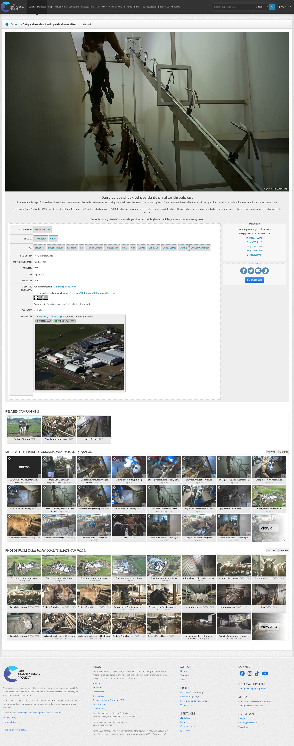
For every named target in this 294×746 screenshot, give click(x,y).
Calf (133, 247)
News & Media (115, 6)
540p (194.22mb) (255, 246)
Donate (183, 671)
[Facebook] (242, 673)
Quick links (185, 730)
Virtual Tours (61, 6)
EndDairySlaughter (200, 247)
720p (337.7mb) (254, 242)
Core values (98, 696)
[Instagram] (249, 673)
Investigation (112, 247)
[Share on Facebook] (243, 270)
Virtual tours (186, 705)
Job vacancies (99, 704)
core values (8, 707)
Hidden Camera (94, 247)
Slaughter (39, 247)
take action (56, 712)
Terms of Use (9, 722)
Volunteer (185, 675)
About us (97, 683)
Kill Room (71, 247)
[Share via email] (258, 270)
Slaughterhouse (42, 229)
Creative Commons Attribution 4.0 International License (87, 292)
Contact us (98, 708)
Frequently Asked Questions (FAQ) (109, 700)
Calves (53, 238)
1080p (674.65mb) (254, 237)
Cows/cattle (40, 238)
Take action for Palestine (15, 729)
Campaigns (74, 6)
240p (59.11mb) (254, 254)
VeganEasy (243, 727)
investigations (39, 712)
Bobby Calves (169, 247)
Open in (44, 321)
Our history (98, 691)
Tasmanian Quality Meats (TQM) (50, 316)
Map (50, 6)
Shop (182, 679)
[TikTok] (257, 673)
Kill (81, 247)
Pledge (241, 718)
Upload (283, 451)
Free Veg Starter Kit (247, 722)
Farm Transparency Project (65, 286)
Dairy (124, 247)
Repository (189, 696)
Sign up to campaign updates (252, 688)
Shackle (183, 247)
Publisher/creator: (43, 286)
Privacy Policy (9, 717)
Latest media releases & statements (255, 701)
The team (97, 687)
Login (182, 722)
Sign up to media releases (250, 705)
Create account (187, 726)
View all (271, 451)
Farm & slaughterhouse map (193, 701)
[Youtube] (265, 673)
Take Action (101, 6)
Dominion (192, 692)
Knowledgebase (148, 6)
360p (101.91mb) (255, 250)
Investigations (87, 6)
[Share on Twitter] (251, 270)
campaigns (23, 712)
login (255, 229)
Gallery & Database (37, 6)
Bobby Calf (154, 247)
